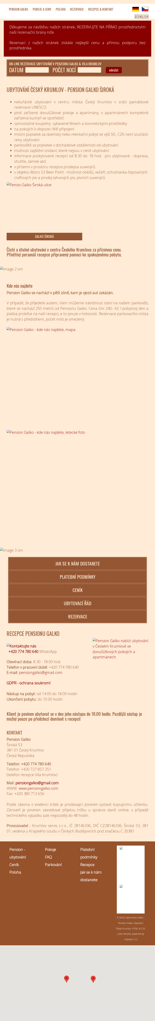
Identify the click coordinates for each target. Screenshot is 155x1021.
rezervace (77, 616)
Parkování (53, 864)
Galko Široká (44, 236)
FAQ (48, 857)
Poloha (61, 9)
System (129, 939)
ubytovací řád (77, 603)
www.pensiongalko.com (38, 788)
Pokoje (50, 849)
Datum (16, 70)
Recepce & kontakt (101, 9)
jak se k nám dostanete (77, 563)
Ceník (14, 864)
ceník (78, 589)
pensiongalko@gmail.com (37, 782)
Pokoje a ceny (42, 9)
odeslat (114, 70)
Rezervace (77, 9)
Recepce (87, 864)
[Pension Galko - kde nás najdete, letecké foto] (77, 477)
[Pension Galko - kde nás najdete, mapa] (77, 376)
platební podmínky (77, 576)
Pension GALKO (18, 9)
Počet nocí (64, 70)
